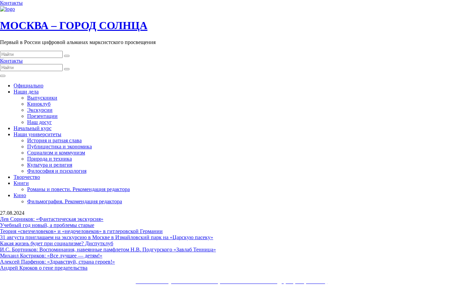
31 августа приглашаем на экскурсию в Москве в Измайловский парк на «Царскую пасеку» (106, 237)
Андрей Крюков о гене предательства (43, 268)
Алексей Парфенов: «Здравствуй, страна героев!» (57, 262)
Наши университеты (37, 134)
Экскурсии (40, 110)
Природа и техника (49, 159)
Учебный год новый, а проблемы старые (47, 225)
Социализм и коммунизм (56, 152)
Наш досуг (39, 122)
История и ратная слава (54, 140)
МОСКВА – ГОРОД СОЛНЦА (73, 25)
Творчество (27, 177)
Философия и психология (56, 171)
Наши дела (26, 92)
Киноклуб (39, 104)
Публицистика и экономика (59, 146)
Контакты (11, 3)
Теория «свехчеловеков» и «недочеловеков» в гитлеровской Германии (81, 231)
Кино (20, 195)
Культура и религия (49, 165)
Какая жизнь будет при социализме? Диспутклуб (56, 243)
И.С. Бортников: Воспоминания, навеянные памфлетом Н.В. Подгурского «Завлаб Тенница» (108, 249)
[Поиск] (66, 56)
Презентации (42, 116)
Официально (28, 85)
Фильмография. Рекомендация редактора (74, 201)
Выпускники (42, 98)
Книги (21, 183)
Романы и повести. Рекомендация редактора (78, 189)
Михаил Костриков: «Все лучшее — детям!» (51, 255)
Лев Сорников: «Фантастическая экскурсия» (51, 219)
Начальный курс (33, 128)
